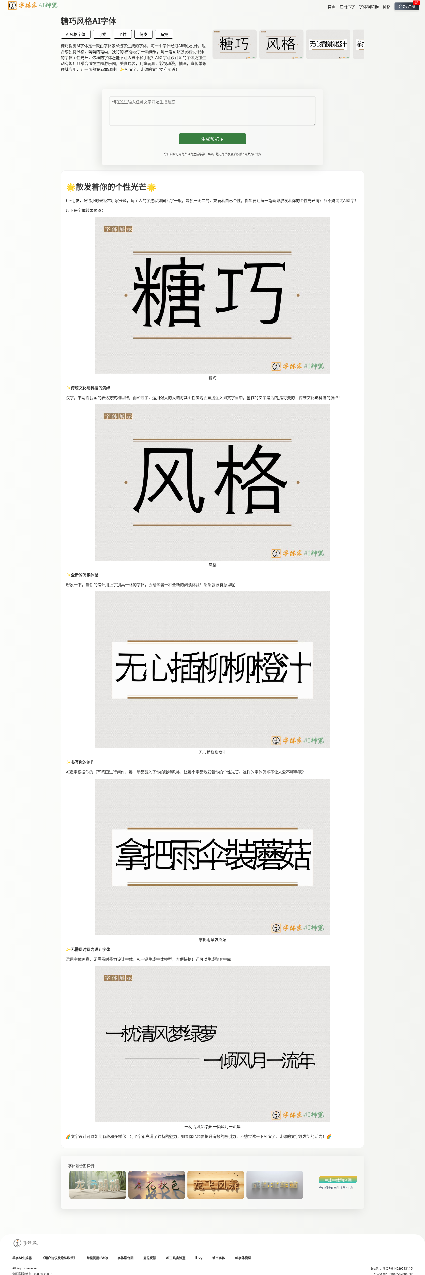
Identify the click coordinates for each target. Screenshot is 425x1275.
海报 (164, 34)
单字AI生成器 (22, 1258)
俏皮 (143, 34)
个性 (123, 34)
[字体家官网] (26, 1243)
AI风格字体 (75, 34)
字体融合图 (126, 1258)
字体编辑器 (369, 6)
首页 (331, 6)
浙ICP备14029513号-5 (398, 1268)
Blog (198, 1257)
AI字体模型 (243, 1258)
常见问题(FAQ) (97, 1258)
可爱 (102, 34)
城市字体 (218, 1258)
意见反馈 (149, 1258)
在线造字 (347, 6)
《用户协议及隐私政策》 (59, 1258)
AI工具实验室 (175, 1258)
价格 (387, 6)
